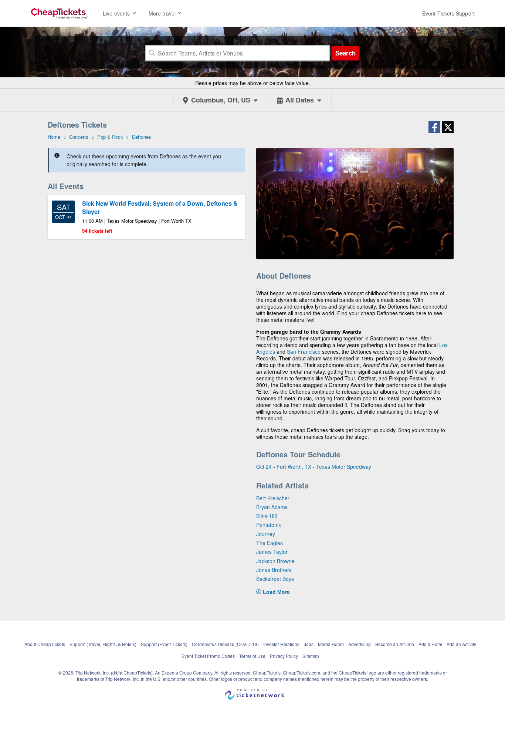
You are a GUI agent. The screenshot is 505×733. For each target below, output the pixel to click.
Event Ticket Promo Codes (208, 656)
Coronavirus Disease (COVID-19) (225, 644)
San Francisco (304, 351)
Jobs (308, 644)
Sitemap (310, 656)
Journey (265, 534)
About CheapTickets (44, 644)
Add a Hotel (430, 644)
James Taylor (272, 551)
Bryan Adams (272, 507)
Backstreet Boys (275, 578)
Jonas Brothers (274, 570)
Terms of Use (252, 656)
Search (345, 52)
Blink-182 (267, 516)
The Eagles (269, 543)
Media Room (331, 644)
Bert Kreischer (272, 498)
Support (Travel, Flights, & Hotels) (103, 644)
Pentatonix (268, 524)
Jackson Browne (275, 561)
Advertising (359, 644)
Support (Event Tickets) (164, 644)
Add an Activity (461, 644)
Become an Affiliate (394, 644)
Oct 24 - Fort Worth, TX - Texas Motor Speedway (313, 466)
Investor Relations (281, 644)
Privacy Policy (284, 656)
